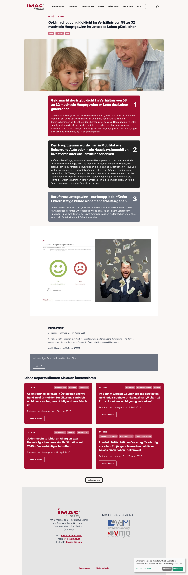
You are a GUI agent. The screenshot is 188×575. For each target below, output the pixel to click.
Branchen (73, 6)
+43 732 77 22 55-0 (71, 535)
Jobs (139, 6)
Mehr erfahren (36, 418)
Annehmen (177, 568)
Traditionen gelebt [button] (143, 436)
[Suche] (157, 6)
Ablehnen (167, 568)
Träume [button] (59, 33)
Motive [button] (157, 387)
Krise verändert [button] (126, 436)
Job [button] (67, 33)
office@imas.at (71, 539)
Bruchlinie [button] (84, 387)
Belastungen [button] (83, 432)
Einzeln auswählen (143, 568)
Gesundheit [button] (60, 432)
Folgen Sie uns (74, 542)
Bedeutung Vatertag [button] (108, 436)
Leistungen (113, 6)
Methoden (128, 6)
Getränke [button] (130, 387)
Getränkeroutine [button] (144, 387)
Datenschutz (102, 568)
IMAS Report (88, 6)
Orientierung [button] (60, 387)
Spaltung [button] (72, 387)
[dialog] (159, 565)
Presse (101, 6)
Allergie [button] (71, 432)
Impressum (84, 568)
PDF (40, 366)
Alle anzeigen (94, 480)
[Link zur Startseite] (35, 6)
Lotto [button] (51, 33)
